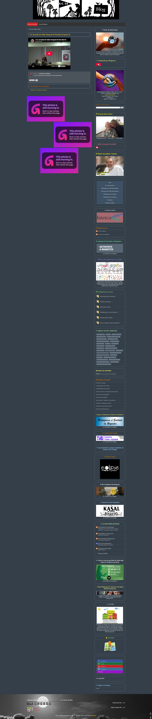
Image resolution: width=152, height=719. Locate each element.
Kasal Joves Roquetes (104, 543)
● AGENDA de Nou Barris (103, 388)
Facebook (103, 661)
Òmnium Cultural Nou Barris (104, 364)
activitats (107, 343)
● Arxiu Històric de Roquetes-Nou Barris (107, 391)
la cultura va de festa (102, 359)
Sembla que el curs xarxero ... (109, 312)
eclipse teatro (100, 350)
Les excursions (110, 185)
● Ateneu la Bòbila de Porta (103, 403)
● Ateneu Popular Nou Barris (104, 406)
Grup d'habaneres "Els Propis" (47, 24)
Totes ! (98, 688)
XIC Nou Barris (100, 343)
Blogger (94, 715)
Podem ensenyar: (105, 301)
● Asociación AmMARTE (102, 394)
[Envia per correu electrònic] (30, 80)
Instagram (103, 669)
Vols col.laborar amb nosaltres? (110, 323)
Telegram (100, 671)
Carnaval (108, 334)
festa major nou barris (102, 352)
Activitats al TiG (101, 334)
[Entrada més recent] (46, 109)
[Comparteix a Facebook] (35, 80)
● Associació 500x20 (101, 397)
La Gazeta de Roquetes (104, 540)
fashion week (119, 350)
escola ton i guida (110, 350)
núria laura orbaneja (103, 234)
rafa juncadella (114, 361)
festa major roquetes (115, 352)
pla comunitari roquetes (103, 361)
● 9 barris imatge (100, 383)
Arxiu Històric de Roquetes (106, 527)
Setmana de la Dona (113, 338)
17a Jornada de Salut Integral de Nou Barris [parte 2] (49, 34)
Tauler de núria (109, 203)
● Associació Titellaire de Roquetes (105, 400)
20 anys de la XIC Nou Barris (109, 191)
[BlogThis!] (32, 80)
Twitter (102, 664)
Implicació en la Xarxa (109, 197)
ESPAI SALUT (101, 550)
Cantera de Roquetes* (103, 535)
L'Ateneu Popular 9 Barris (113, 336)
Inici (110, 182)
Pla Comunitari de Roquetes (106, 538)
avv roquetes (114, 343)
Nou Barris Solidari (102, 338)
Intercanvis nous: (105, 307)
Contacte (110, 200)
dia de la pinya (100, 348)
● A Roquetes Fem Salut (103, 385)
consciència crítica (110, 345)
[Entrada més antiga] (73, 135)
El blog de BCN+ (103, 553)
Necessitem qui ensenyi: (107, 296)
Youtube (103, 666)
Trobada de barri (114, 341)
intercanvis (100, 357)
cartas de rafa (100, 345)
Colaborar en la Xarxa (109, 194)
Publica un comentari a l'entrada (38, 90)
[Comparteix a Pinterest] (37, 80)
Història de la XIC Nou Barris (109, 188)
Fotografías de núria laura (105, 533)
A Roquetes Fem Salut (104, 548)
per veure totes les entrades (106, 374)
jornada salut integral (110, 357)
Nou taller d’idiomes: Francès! (105, 545)
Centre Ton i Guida (116, 334)
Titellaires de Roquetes (103, 341)
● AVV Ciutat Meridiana (102, 409)
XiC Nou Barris (102, 231)
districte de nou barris (111, 348)
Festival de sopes (101, 336)
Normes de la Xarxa (106, 317)
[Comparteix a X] (33, 80)
